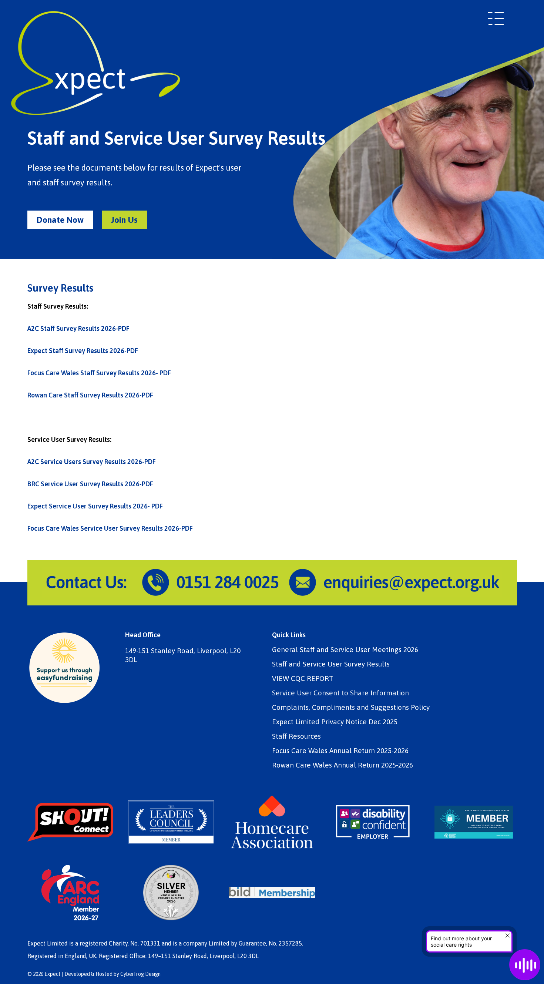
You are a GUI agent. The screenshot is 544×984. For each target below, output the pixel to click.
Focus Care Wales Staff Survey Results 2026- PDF (99, 373)
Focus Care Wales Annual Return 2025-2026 (340, 750)
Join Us (124, 220)
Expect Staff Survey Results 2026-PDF (82, 351)
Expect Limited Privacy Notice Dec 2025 (334, 721)
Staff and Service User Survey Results (331, 664)
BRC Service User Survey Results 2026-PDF (90, 484)
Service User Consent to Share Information (340, 692)
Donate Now (60, 220)
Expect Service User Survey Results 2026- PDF (95, 506)
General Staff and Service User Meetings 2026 (345, 649)
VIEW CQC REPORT (302, 678)
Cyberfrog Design (140, 974)
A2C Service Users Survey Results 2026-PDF (91, 462)
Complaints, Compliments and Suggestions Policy (351, 707)
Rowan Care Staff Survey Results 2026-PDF (90, 395)
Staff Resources (296, 736)
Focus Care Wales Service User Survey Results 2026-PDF (110, 528)
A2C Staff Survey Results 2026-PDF (78, 328)
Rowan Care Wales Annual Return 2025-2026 (342, 765)
